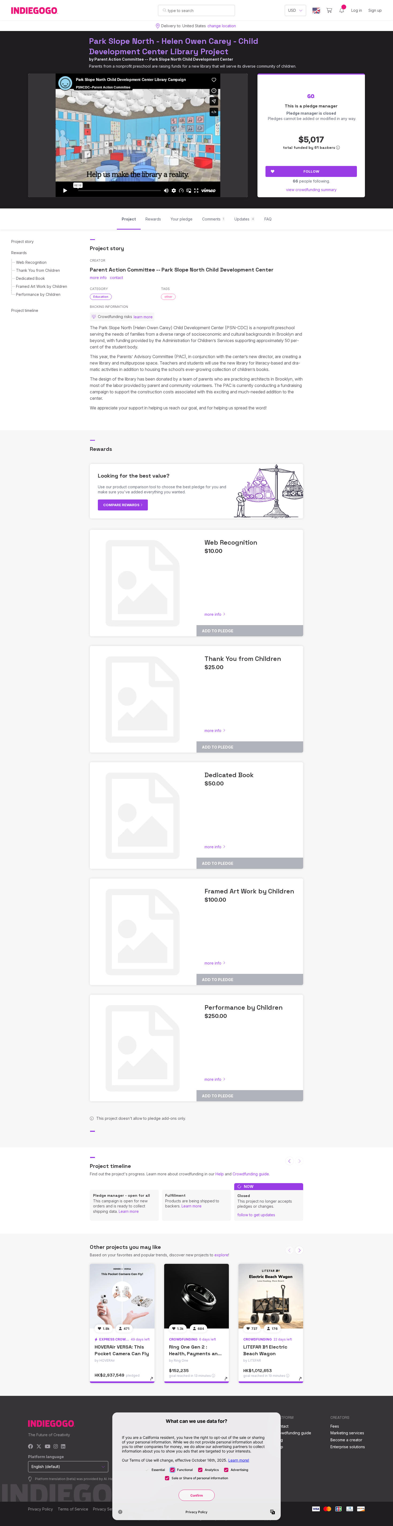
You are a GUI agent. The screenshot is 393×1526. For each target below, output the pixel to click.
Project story (22, 241)
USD (292, 10)
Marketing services (347, 1433)
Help (219, 1174)
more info (98, 277)
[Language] (316, 10)
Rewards (19, 252)
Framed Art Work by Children (41, 286)
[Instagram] (55, 1447)
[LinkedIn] (63, 1447)
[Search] (164, 10)
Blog (279, 1440)
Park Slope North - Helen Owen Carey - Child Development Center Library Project (173, 46)
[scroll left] (290, 1161)
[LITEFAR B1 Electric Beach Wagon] (270, 1296)
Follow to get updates (256, 1215)
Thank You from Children (38, 270)
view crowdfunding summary (311, 189)
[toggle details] (154, 1381)
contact (116, 277)
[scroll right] (299, 1250)
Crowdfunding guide (251, 1174)
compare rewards (121, 505)
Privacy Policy (40, 1509)
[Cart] (329, 10)
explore (221, 1255)
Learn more (129, 1211)
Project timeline (24, 310)
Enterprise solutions (347, 1446)
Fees (334, 1426)
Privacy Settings (107, 1509)
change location (221, 26)
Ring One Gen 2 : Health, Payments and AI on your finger (195, 1353)
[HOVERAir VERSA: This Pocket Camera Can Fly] (122, 1296)
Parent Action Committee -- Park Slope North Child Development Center (163, 59)
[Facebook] (30, 1447)
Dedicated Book (30, 278)
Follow (311, 171)
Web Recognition (31, 262)
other (168, 297)
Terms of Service (73, 1509)
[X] (38, 1447)
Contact (281, 1426)
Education (100, 297)
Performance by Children (38, 294)
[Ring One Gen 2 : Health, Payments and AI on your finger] (196, 1296)
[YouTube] (47, 1447)
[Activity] (341, 10)
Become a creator (346, 1440)
